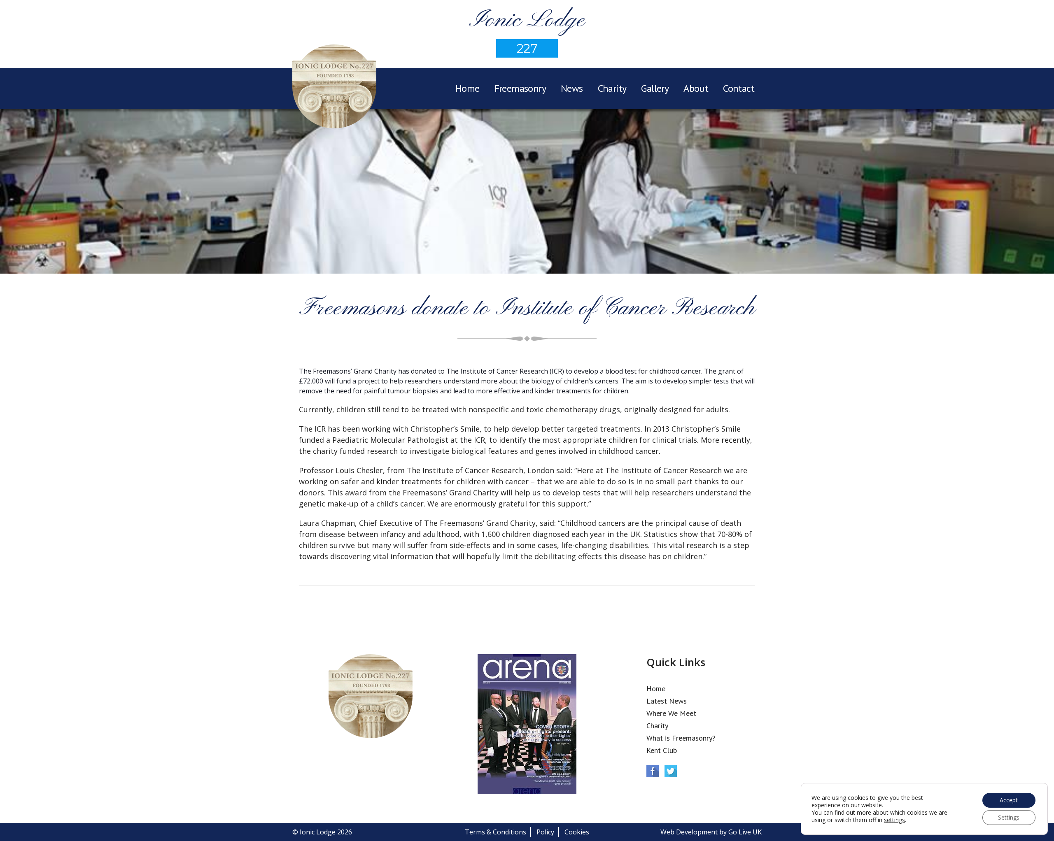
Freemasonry (520, 88)
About (695, 88)
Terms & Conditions (495, 831)
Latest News (666, 701)
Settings (1008, 817)
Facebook (652, 771)
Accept (1009, 800)
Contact (738, 88)
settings (894, 820)
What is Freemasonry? (681, 738)
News (572, 88)
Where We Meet (671, 713)
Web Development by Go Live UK (711, 831)
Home (467, 88)
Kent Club (661, 750)
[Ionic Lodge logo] (334, 87)
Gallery (655, 88)
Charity (612, 88)
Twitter (671, 771)
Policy (545, 831)
